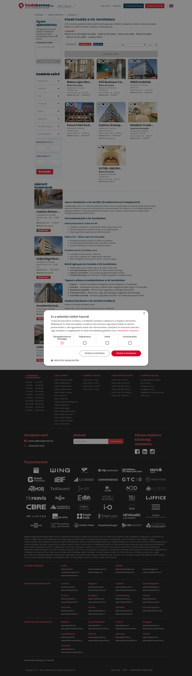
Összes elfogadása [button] (126, 353)
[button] (65, 360)
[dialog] (96, 338)
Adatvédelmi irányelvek (127, 330)
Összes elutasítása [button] (94, 353)
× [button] (144, 313)
